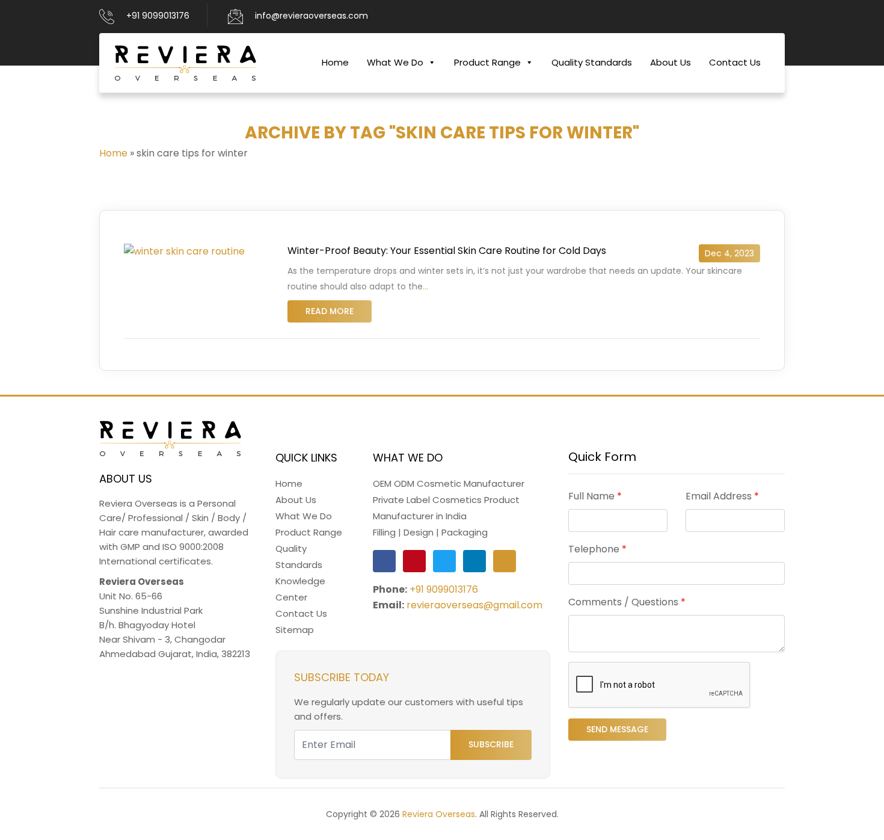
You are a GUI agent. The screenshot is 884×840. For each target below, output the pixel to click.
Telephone (597, 549)
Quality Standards (591, 62)
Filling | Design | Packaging (430, 532)
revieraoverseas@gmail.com (474, 605)
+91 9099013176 (157, 16)
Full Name (595, 496)
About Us (670, 62)
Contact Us (735, 62)
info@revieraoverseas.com (311, 16)
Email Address (722, 496)
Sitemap (294, 629)
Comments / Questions (627, 602)
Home (335, 62)
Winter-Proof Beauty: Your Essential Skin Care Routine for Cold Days (446, 251)
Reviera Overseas (438, 814)
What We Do (395, 62)
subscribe (491, 744)
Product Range (487, 62)
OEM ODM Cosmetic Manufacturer (448, 483)
